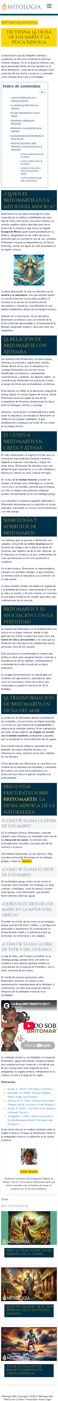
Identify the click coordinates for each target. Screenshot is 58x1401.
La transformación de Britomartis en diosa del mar (27, 137)
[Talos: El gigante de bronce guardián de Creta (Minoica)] (29, 1344)
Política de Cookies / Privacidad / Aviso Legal (27, 1399)
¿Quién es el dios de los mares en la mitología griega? (31, 171)
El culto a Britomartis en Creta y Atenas (25, 114)
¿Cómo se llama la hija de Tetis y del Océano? (31, 179)
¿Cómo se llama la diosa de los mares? (32, 155)
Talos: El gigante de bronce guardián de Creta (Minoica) (25, 1370)
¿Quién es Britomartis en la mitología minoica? (23, 99)
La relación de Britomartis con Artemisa (25, 106)
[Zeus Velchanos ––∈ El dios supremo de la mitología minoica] (29, 1284)
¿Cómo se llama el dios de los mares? (32, 162)
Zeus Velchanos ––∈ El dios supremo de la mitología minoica (30, 1310)
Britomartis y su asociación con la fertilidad (26, 129)
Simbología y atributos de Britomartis (22, 122)
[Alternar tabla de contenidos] (41, 92)
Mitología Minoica (19, 22)
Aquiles (26, 861)
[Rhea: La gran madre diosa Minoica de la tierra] (29, 1228)
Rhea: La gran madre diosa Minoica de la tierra (29, 1252)
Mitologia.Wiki (9, 1396)
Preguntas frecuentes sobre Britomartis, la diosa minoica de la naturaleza (26, 146)
